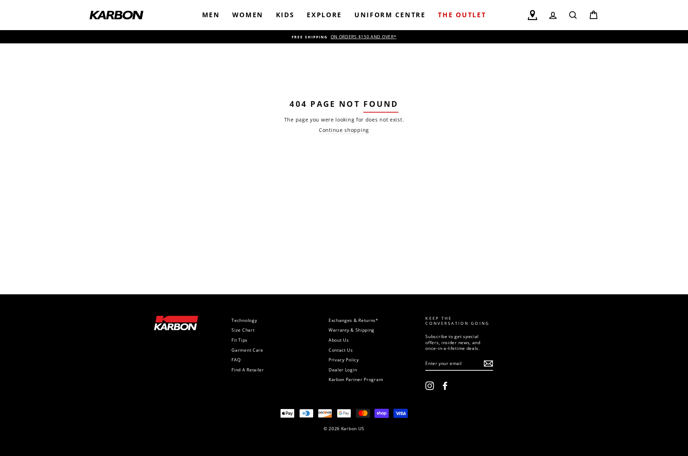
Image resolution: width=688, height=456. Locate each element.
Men (211, 14)
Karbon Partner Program (356, 379)
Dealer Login (343, 369)
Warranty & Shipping (351, 330)
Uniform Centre (390, 14)
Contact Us (341, 350)
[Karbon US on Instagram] (429, 385)
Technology (244, 320)
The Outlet (462, 14)
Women (247, 14)
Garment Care (247, 350)
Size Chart (242, 330)
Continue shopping (344, 130)
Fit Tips (239, 340)
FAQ (235, 359)
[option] (344, 37)
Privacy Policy (344, 359)
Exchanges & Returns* (353, 320)
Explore (324, 14)
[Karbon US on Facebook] (445, 385)
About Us (339, 340)
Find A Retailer (247, 369)
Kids (285, 14)
